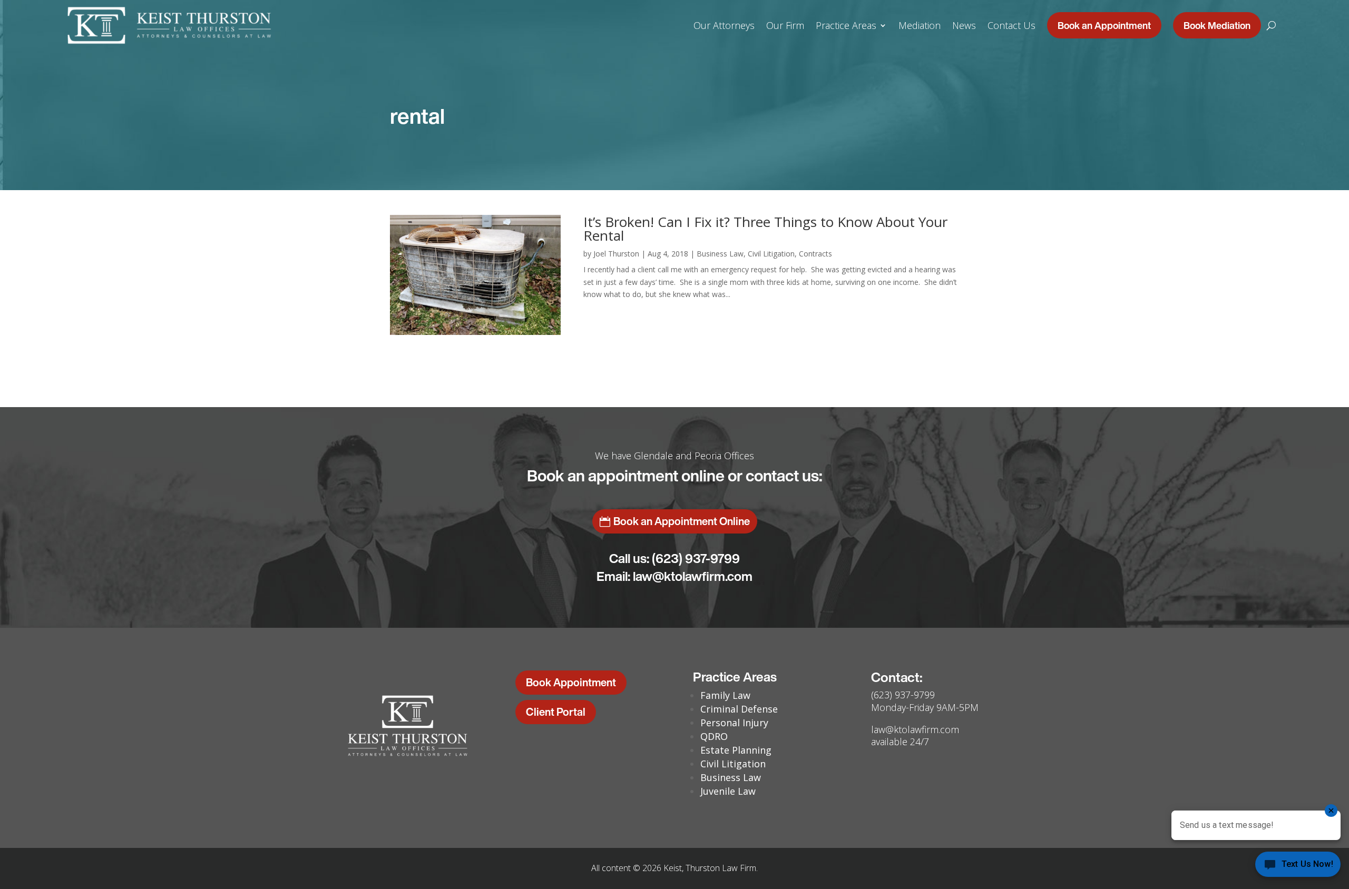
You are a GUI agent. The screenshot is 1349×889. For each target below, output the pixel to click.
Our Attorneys (724, 25)
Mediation (919, 25)
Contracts (815, 254)
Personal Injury (734, 722)
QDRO (714, 736)
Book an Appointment (1104, 25)
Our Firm (785, 25)
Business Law (720, 254)
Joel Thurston (616, 254)
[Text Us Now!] (1298, 867)
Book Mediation (1217, 25)
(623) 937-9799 (696, 558)
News (964, 25)
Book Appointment (571, 682)
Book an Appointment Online (681, 521)
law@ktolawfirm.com (692, 576)
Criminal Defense (739, 709)
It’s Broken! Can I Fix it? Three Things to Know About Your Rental (765, 228)
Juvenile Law (728, 791)
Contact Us (1011, 25)
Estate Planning (735, 750)
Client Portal (555, 711)
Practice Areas (846, 25)
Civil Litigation (771, 254)
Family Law (725, 695)
